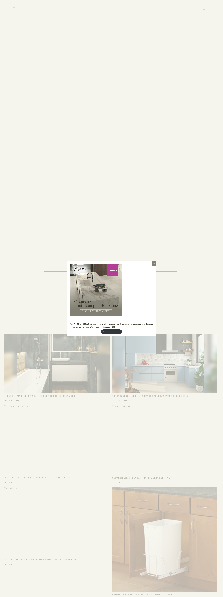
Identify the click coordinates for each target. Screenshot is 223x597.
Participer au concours (111, 332)
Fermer (153, 263)
